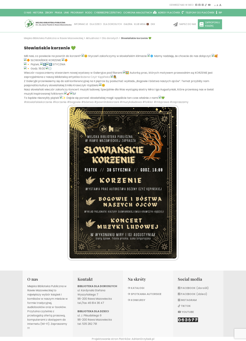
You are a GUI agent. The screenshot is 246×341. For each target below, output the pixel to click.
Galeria (128, 24)
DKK (153, 24)
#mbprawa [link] (161, 102)
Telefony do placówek (199, 12)
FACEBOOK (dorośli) (194, 288)
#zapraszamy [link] (179, 102)
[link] (95, 77)
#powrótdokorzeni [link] (106, 102)
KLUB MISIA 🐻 (141, 24)
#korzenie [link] (59, 102)
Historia (38, 12)
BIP (220, 12)
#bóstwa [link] (87, 102)
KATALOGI (137, 288)
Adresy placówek (168, 12)
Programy (77, 12)
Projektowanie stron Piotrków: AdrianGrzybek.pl (123, 339)
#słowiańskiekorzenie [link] (38, 102)
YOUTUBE (187, 312)
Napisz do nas (187, 24)
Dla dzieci (96, 24)
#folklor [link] (147, 102)
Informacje (81, 24)
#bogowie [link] (74, 102)
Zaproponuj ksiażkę (212, 24)
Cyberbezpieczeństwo (108, 12)
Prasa (58, 12)
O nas (27, 12)
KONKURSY (137, 300)
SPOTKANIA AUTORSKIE (145, 294)
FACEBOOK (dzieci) (193, 294)
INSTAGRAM (188, 300)
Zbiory (49, 12)
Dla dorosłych (112, 24)
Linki (66, 12)
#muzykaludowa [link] (131, 102)
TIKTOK (185, 306)
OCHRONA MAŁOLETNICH (137, 12)
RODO (88, 12)
